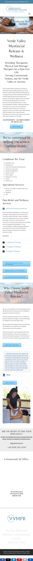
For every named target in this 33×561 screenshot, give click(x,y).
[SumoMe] (30, 559)
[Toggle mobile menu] (29, 14)
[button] (16, 208)
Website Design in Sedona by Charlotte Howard (19, 553)
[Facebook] (2, 559)
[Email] (24, 559)
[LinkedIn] (13, 559)
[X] (8, 559)
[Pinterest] (19, 559)
